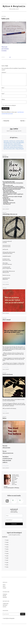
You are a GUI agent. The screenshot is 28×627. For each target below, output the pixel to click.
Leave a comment (6, 209)
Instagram (5, 594)
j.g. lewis (14, 129)
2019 (7, 556)
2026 (7, 540)
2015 (7, 565)
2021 (7, 551)
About (4, 586)
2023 (7, 547)
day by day (5, 157)
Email (3, 93)
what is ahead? (7, 320)
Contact (4, 588)
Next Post (22, 120)
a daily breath (5, 603)
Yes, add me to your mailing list (9, 105)
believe (4, 418)
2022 (7, 549)
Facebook (5, 597)
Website (3, 99)
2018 (7, 558)
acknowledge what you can (10, 214)
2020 (7, 553)
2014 (7, 567)
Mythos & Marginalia (14, 6)
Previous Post (6, 120)
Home (4, 584)
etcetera (4, 606)
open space (5, 605)
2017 (7, 560)
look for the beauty (8, 374)
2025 (7, 542)
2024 (7, 544)
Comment (4, 72)
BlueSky (4, 595)
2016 (7, 562)
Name (3, 87)
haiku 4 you (5, 19)
